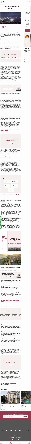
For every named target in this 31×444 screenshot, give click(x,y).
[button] (26, 17)
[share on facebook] (2, 27)
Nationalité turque (27, 57)
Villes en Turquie (26, 53)
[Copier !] (19, 42)
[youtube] (2, 430)
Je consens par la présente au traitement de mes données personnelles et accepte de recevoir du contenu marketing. (27, 25)
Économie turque (26, 59)
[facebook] (6, 430)
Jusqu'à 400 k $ (14, 57)
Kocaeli (10, 4)
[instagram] (15, 430)
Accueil (1, 4)
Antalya (11, 89)
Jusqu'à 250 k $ (7, 57)
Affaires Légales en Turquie (26, 55)
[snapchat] (28, 430)
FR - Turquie (15, 439)
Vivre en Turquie (26, 61)
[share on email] (6, 27)
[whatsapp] (20, 430)
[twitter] (11, 430)
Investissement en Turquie (27, 51)
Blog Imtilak (5, 4)
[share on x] (4, 27)
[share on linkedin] (3, 27)
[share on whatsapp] (0, 27)
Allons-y (11, 142)
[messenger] (24, 430)
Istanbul (5, 89)
